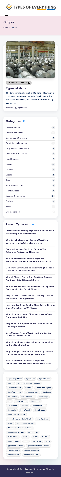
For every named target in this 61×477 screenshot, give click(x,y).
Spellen (9, 201)
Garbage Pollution (38, 405)
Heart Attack (25, 410)
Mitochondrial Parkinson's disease (20, 428)
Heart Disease (39, 410)
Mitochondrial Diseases (25, 423)
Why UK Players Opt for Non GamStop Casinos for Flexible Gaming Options (29, 297)
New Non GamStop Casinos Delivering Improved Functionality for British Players (30, 287)
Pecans (25, 437)
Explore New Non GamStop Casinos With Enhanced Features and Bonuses (26, 250)
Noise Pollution (13, 437)
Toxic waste (36, 441)
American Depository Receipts (29, 383)
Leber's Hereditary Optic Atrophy (20, 419)
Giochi (9, 175)
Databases (47, 392)
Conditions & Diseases (16, 143)
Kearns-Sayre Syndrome (16, 414)
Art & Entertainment (15, 132)
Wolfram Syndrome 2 (31, 455)
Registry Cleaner (14, 441)
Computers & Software (16, 138)
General (9, 169)
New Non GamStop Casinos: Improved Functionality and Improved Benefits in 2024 (28, 260)
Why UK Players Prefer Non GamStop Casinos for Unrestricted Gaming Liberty (29, 278)
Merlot (10, 423)
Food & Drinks (12, 159)
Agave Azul (30, 379)
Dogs (9, 401)
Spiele (8, 206)
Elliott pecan (35, 401)
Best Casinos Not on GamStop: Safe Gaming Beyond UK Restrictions (28, 334)
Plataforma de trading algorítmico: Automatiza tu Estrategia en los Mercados (30, 232)
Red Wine (45, 437)
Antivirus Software (14, 388)
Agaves (10, 383)
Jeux (8, 180)
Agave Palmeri (44, 379)
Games (9, 164)
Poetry (35, 437)
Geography (12, 410)
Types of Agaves (14, 450)
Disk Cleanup (12, 397)
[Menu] (6, 15)
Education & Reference (16, 153)
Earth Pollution (21, 401)
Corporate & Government (18, 148)
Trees (48, 441)
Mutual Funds (33, 432)
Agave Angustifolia (15, 379)
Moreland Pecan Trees (16, 432)
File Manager (12, 405)
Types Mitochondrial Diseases (38, 446)
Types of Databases (31, 450)
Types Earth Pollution (15, 446)
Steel (26, 441)
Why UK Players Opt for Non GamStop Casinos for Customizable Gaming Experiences (29, 352)
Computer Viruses (31, 392)
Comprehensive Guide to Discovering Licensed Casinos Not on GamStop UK (30, 269)
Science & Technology (19, 83)
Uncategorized (13, 212)
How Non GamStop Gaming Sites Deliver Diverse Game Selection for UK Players (30, 306)
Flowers (25, 405)
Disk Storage (43, 397)
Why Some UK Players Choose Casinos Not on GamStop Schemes (29, 325)
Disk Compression (27, 397)
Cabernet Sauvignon (43, 388)
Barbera (28, 388)
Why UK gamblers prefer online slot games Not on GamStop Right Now (29, 343)
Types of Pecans (13, 455)
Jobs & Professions (14, 185)
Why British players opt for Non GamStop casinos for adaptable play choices (27, 241)
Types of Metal (16, 88)
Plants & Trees (12, 190)
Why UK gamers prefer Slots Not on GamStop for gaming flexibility (29, 315)
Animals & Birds (13, 127)
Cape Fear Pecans (14, 392)
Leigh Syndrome (43, 419)
